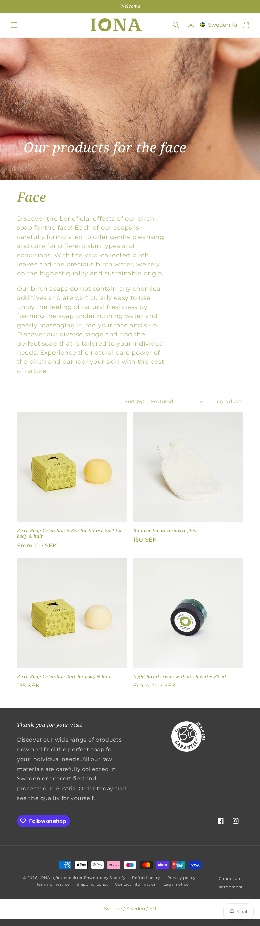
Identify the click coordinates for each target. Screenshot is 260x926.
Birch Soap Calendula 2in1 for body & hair (64, 676)
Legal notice (176, 884)
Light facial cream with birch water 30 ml (179, 676)
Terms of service (53, 884)
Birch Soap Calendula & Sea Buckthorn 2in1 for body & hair (69, 533)
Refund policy (146, 877)
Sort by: (134, 401)
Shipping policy (93, 884)
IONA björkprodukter (61, 877)
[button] (14, 25)
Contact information (135, 884)
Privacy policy (181, 877)
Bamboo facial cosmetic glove (166, 530)
